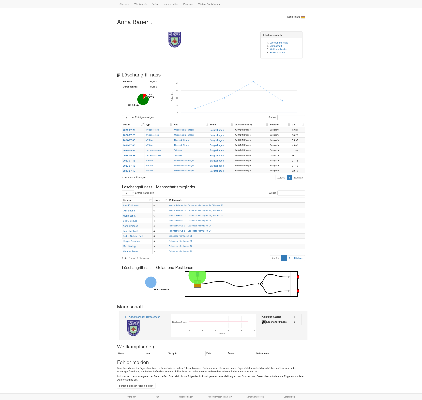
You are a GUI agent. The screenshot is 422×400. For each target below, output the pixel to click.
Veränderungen (186, 396)
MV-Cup (149, 139)
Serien (155, 4)
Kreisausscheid (152, 129)
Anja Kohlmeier (131, 205)
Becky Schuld (130, 220)
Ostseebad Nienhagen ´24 (199, 205)
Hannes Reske (130, 251)
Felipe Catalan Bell (133, 236)
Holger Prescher (131, 241)
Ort (176, 124)
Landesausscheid (154, 150)
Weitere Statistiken (208, 4)
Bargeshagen (217, 130)
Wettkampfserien (278, 49)
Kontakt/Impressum (255, 396)
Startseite (124, 4)
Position (274, 124)
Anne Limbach (130, 225)
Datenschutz (289, 396)
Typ (148, 124)
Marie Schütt (129, 215)
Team (213, 124)
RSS (157, 396)
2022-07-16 (129, 160)
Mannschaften (171, 4)
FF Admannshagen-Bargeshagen (142, 316)
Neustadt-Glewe (181, 139)
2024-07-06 (129, 140)
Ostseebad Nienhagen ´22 (180, 235)
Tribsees (178, 150)
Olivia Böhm (129, 210)
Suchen (272, 117)
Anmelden (131, 396)
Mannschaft (276, 45)
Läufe (156, 200)
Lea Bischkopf (130, 231)
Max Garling (129, 246)
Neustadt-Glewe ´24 (178, 205)
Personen (188, 4)
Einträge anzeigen (144, 117)
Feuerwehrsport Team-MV (220, 396)
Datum (126, 124)
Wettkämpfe (140, 4)
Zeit (294, 124)
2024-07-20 (129, 130)
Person (127, 200)
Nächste (298, 177)
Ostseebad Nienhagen (184, 129)
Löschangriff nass (279, 42)
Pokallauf (150, 160)
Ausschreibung (244, 124)
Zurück (281, 177)
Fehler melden (277, 52)
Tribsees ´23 (217, 205)
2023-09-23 (129, 150)
